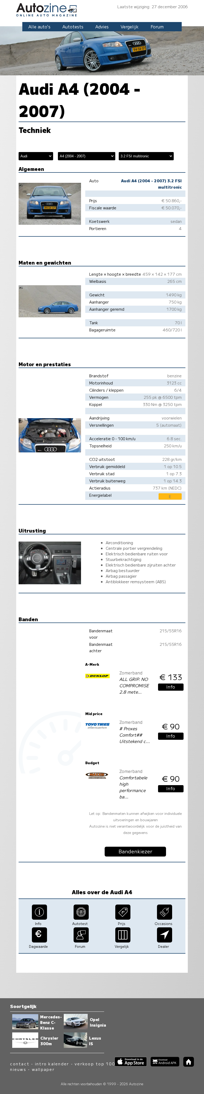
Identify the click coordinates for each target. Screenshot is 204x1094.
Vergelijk (130, 26)
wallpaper (43, 1069)
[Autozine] (102, 9)
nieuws (18, 1069)
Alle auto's (39, 26)
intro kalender (52, 1063)
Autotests (72, 26)
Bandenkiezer (135, 851)
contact (19, 1063)
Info (170, 687)
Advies (102, 26)
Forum (157, 26)
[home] (186, 1065)
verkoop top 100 (95, 1063)
